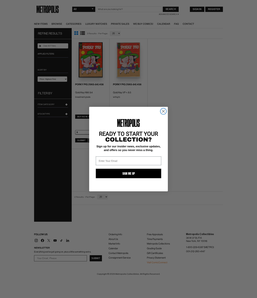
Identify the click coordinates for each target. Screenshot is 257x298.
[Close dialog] (163, 111)
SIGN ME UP (128, 173)
